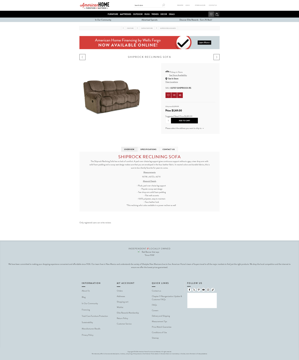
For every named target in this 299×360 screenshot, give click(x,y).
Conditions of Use (159, 332)
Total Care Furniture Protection (95, 316)
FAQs (154, 304)
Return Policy (122, 318)
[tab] (129, 149)
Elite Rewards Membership (128, 312)
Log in (187, 5)
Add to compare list (174, 95)
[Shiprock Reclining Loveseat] (82, 57)
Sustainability (87, 322)
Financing (86, 309)
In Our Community (103, 19)
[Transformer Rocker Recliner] (217, 57)
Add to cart (184, 121)
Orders (120, 290)
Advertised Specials (149, 19)
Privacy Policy (87, 334)
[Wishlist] (211, 14)
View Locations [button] (171, 81)
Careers (155, 310)
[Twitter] (194, 289)
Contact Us (213, 5)
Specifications (149, 149)
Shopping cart (122, 301)
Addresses (121, 296)
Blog (83, 297)
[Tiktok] (212, 289)
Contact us (156, 290)
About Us (86, 290)
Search (163, 5)
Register (180, 5)
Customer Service (124, 323)
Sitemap (155, 337)
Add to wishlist (168, 95)
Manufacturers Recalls (91, 328)
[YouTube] (203, 289)
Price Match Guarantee (161, 326)
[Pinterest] (198, 289)
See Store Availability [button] (178, 75)
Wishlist (120, 307)
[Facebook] (189, 289)
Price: (168, 110)
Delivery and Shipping (161, 315)
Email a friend (180, 95)
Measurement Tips (159, 321)
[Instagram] (208, 289)
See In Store (173, 78)
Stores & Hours (200, 5)
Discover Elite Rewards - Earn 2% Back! (196, 19)
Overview (129, 149)
